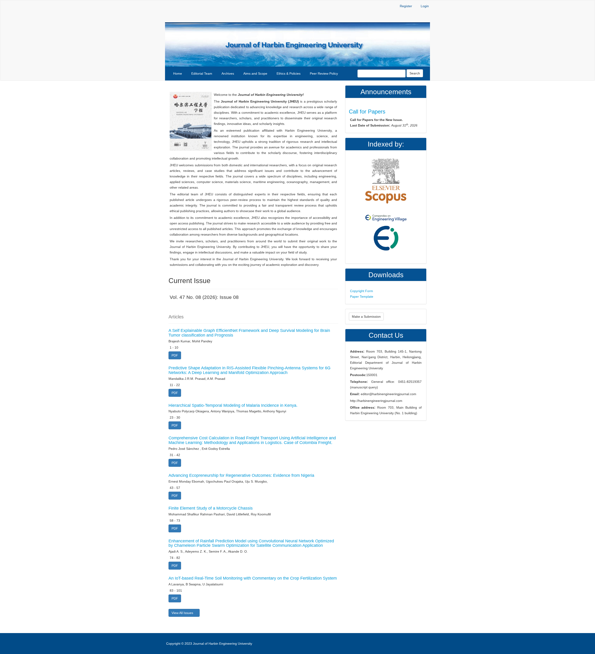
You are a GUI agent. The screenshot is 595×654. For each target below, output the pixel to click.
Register (406, 6)
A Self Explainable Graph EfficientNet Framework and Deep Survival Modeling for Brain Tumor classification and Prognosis (249, 332)
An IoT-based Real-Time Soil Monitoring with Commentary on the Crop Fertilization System (253, 578)
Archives (227, 73)
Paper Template (361, 296)
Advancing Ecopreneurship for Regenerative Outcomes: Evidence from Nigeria (241, 475)
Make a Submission (366, 316)
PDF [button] (175, 355)
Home (177, 73)
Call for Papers (367, 111)
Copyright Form (361, 291)
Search (415, 73)
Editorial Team (201, 73)
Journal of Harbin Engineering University (222, 643)
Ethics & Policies (289, 73)
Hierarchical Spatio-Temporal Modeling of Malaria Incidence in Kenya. (233, 405)
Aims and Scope (255, 73)
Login (425, 6)
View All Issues (183, 613)
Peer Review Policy (324, 73)
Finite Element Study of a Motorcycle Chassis (211, 508)
